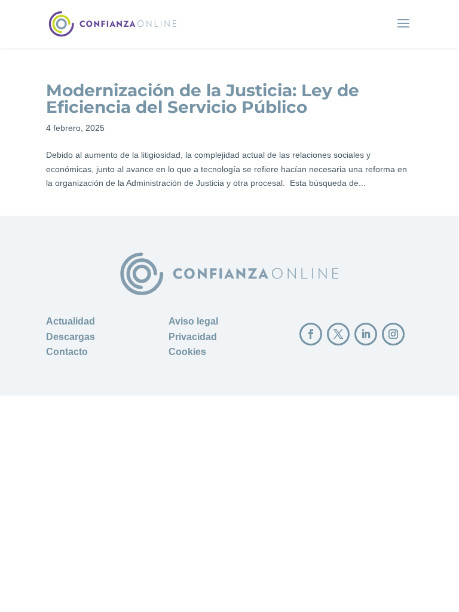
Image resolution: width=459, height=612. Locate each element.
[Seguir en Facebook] (310, 334)
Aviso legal (193, 321)
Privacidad (193, 337)
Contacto (67, 352)
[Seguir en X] (338, 334)
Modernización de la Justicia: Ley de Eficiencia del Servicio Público (202, 98)
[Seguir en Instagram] (393, 334)
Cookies (187, 352)
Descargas (70, 337)
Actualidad (70, 321)
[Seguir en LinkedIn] (365, 334)
